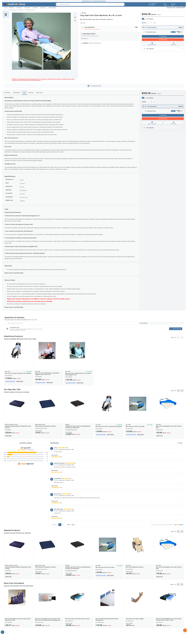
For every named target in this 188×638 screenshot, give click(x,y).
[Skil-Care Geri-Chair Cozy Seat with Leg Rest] (18, 350)
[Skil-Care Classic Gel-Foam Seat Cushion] (78, 597)
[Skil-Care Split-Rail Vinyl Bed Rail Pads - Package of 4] (109, 597)
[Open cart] (182, 4)
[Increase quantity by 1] (154, 22)
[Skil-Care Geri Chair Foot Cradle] (139, 403)
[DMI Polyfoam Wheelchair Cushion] (48, 403)
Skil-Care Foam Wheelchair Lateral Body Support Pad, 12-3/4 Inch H (47, 373)
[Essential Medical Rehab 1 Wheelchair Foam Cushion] (18, 403)
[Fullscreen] (75, 14)
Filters (180, 443)
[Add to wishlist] (75, 20)
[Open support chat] (185, 630)
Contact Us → (84, 38)
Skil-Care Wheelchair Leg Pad (134, 567)
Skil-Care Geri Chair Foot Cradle (135, 426)
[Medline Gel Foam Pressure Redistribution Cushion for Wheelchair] (78, 403)
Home (4, 9)
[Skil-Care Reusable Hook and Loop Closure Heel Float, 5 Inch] (18, 597)
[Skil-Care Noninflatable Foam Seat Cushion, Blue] (169, 403)
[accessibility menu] (2, 632)
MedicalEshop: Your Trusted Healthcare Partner (94, 1)
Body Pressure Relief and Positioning (15, 9)
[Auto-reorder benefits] (182, 32)
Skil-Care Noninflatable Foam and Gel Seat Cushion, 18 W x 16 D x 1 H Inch (168, 619)
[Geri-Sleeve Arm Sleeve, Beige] (139, 597)
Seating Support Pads (30, 9)
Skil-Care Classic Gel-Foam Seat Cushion (77, 618)
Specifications (16, 92)
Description (7, 92)
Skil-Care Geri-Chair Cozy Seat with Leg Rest (18, 373)
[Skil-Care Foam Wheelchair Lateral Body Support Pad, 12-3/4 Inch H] (48, 350)
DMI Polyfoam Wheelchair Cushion (45, 426)
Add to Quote (163, 39)
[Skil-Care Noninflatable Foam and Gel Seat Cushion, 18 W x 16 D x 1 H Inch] (169, 597)
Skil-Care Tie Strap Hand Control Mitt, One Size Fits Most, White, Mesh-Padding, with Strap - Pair (47, 620)
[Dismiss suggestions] (185, 623)
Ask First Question (176, 328)
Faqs (24, 92)
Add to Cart (164, 36)
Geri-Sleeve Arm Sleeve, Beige (134, 618)
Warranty (31, 92)
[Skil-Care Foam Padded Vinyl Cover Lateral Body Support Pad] (78, 350)
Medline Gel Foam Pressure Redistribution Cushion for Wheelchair (78, 426)
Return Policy (39, 92)
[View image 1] (5, 14)
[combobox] (161, 323)
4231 (68, 524)
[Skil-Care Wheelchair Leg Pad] (139, 544)
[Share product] (75, 17)
